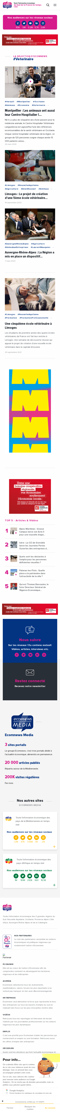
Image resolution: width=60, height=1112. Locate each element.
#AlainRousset (28, 189)
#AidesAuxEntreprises (16, 247)
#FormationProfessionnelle (34, 318)
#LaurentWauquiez (40, 247)
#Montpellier (23, 102)
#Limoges (10, 185)
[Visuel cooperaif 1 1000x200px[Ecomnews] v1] (30, 39)
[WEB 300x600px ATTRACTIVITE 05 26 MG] (30, 411)
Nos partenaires (23, 936)
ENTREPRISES (9, 998)
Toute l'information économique (27, 5)
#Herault (9, 102)
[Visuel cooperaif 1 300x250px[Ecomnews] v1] (30, 496)
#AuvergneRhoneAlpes (17, 244)
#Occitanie (39, 102)
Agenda (7, 981)
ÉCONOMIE (8, 964)
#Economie (23, 105)
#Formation (11, 318)
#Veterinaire (38, 105)
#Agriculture (11, 189)
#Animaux (10, 105)
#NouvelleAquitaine (28, 185)
